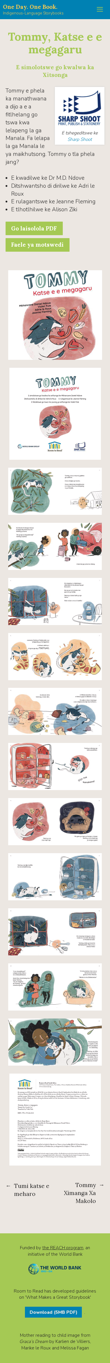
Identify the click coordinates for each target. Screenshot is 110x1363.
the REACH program (62, 1248)
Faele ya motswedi (37, 244)
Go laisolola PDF (34, 228)
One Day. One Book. (30, 6)
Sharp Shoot (79, 139)
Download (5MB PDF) (53, 1312)
